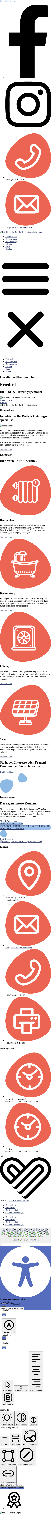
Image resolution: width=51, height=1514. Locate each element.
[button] (25, 304)
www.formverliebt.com (19, 1200)
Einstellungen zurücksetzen (12, 1488)
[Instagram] (28, 130)
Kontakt (8, 249)
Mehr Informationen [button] (8, 821)
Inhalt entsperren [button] (11, 823)
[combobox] (25, 1235)
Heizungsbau (11, 239)
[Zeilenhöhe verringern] (4, 1347)
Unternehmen (11, 236)
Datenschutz (10, 1205)
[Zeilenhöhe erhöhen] (4, 1338)
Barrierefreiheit (11, 1210)
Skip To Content (7, 1485)
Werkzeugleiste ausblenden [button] (12, 1308)
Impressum (10, 1207)
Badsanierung (11, 241)
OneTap (16, 1303)
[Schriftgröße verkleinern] (4, 1314)
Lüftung (8, 244)
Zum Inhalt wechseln (9, 1)
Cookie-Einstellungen (14, 1212)
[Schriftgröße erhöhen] (4, 1305)
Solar (7, 246)
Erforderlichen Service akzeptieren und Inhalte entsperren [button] (25, 827)
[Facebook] (28, 77)
